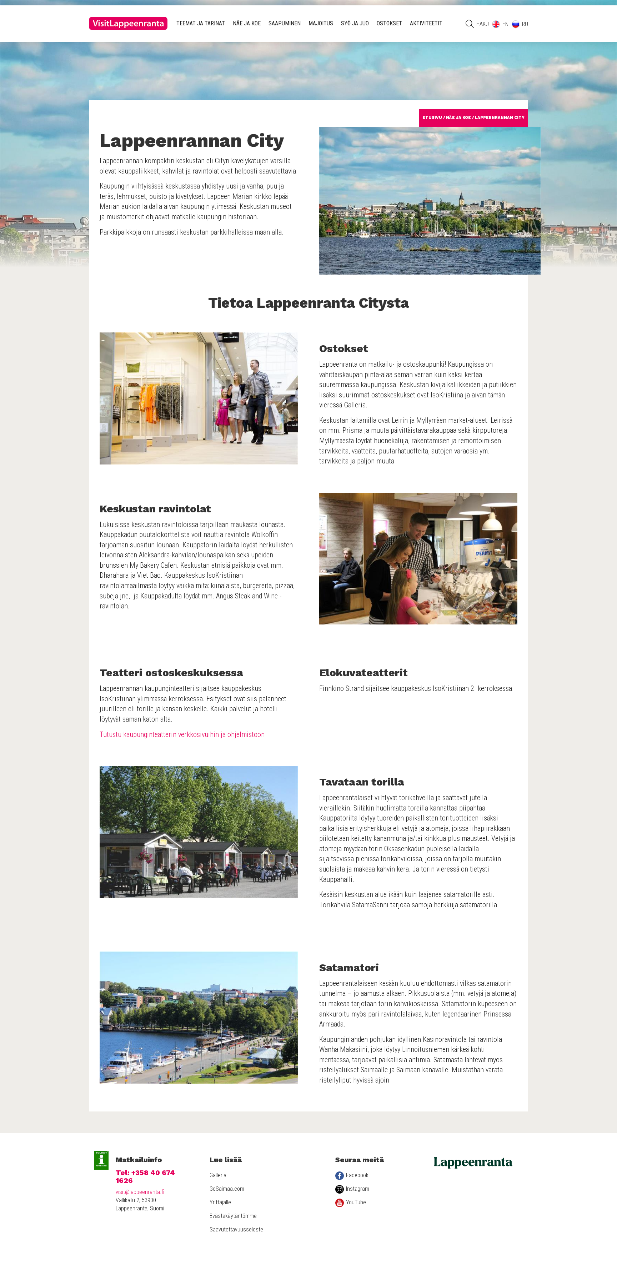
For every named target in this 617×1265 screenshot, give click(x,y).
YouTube (356, 1202)
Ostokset (389, 23)
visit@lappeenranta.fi (140, 1192)
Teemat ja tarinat (200, 23)
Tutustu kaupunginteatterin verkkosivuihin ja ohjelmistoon (182, 734)
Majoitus (320, 23)
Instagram (357, 1188)
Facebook (357, 1175)
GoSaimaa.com (227, 1188)
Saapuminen (285, 23)
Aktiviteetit (426, 23)
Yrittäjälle (220, 1202)
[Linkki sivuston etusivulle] (128, 23)
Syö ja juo (355, 23)
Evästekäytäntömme (233, 1216)
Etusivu (432, 117)
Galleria (218, 1175)
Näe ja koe (247, 23)
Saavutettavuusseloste (236, 1229)
